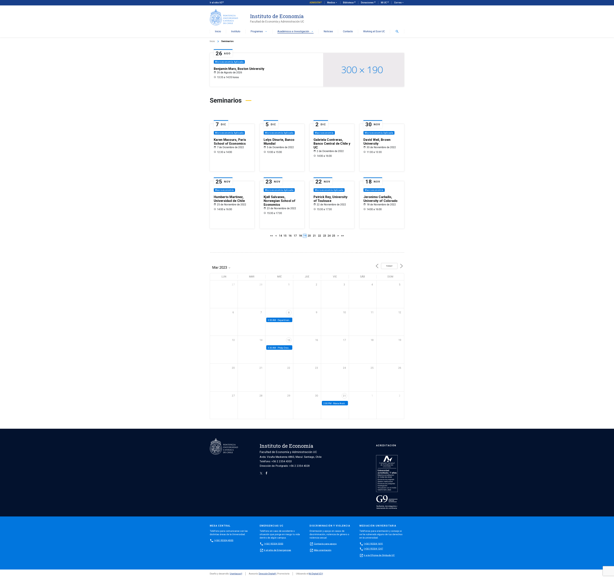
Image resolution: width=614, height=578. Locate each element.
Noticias (328, 31)
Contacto (348, 31)
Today (389, 266)
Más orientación (322, 550)
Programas (259, 31)
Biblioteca (348, 2)
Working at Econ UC (374, 31)
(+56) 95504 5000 (273, 543)
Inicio (218, 31)
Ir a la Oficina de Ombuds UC (379, 555)
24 (329, 235)
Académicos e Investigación (295, 31)
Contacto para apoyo (325, 543)
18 (300, 235)
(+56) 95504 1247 (373, 549)
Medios (332, 2)
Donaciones (367, 2)
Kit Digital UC (315, 573)
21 (314, 235)
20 (309, 235)
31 (344, 395)
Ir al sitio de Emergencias (277, 550)
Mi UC (384, 2)
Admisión (315, 2)
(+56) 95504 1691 (373, 543)
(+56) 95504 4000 (223, 540)
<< (271, 235)
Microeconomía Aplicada (229, 62)
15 (284, 235)
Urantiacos (235, 573)
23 (324, 235)
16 (290, 235)
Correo (399, 2)
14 (280, 235)
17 (295, 235)
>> (342, 235)
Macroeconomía (324, 133)
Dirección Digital (267, 573)
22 (319, 235)
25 (333, 235)
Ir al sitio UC (216, 2)
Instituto (235, 31)
